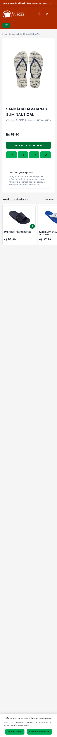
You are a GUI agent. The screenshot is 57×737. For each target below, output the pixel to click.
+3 (11, 154)
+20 (45, 154)
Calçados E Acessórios (19, 34)
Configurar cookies (39, 731)
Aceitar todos (15, 731)
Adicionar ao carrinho (28, 145)
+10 (34, 154)
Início (4, 34)
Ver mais (50, 199)
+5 (22, 154)
